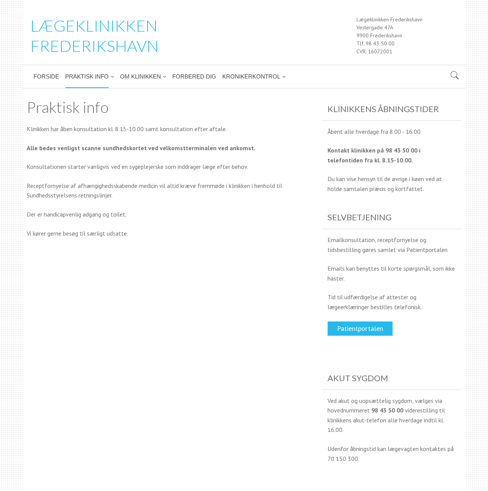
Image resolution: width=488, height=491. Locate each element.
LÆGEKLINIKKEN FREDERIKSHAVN (94, 35)
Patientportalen (360, 328)
